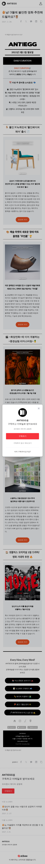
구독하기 (22, 436)
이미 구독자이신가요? (22, 452)
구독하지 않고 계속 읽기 (22, 443)
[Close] (38, 408)
